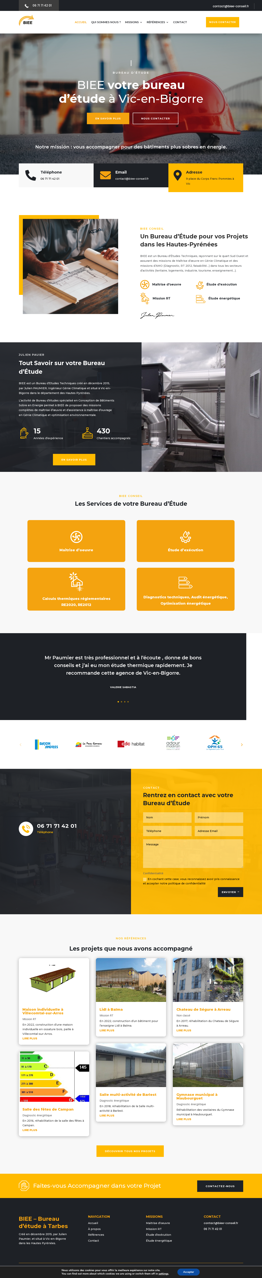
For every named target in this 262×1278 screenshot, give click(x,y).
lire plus (29, 1038)
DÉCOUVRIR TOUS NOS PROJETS (130, 1151)
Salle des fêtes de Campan (48, 1109)
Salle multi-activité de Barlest (128, 1095)
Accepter (188, 1272)
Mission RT (29, 1019)
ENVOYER (229, 892)
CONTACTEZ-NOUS (220, 1186)
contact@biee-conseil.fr (221, 1223)
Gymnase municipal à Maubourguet (197, 1096)
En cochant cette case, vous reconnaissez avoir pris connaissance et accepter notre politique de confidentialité (191, 881)
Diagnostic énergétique (37, 1115)
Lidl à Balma (111, 1009)
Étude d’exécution (158, 1234)
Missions (132, 22)
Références (156, 22)
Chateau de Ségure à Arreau (203, 1009)
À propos (94, 1229)
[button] (241, 744)
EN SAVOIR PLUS (108, 118)
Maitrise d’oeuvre (158, 1223)
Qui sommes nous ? (106, 22)
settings (163, 1274)
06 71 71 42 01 (49, 178)
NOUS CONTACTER (222, 22)
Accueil (81, 22)
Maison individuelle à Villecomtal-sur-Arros (42, 1011)
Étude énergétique (159, 1240)
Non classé (183, 1015)
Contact (180, 22)
